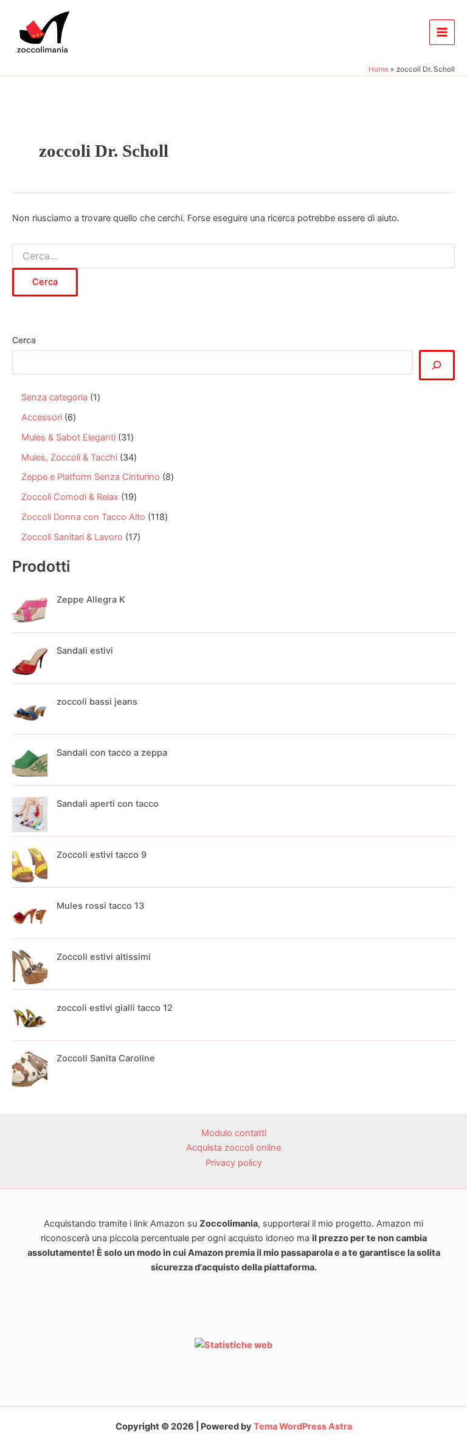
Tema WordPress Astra (303, 1426)
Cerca (24, 340)
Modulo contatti (233, 1133)
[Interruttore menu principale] (442, 32)
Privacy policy (234, 1162)
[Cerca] (437, 365)
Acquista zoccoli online (233, 1147)
